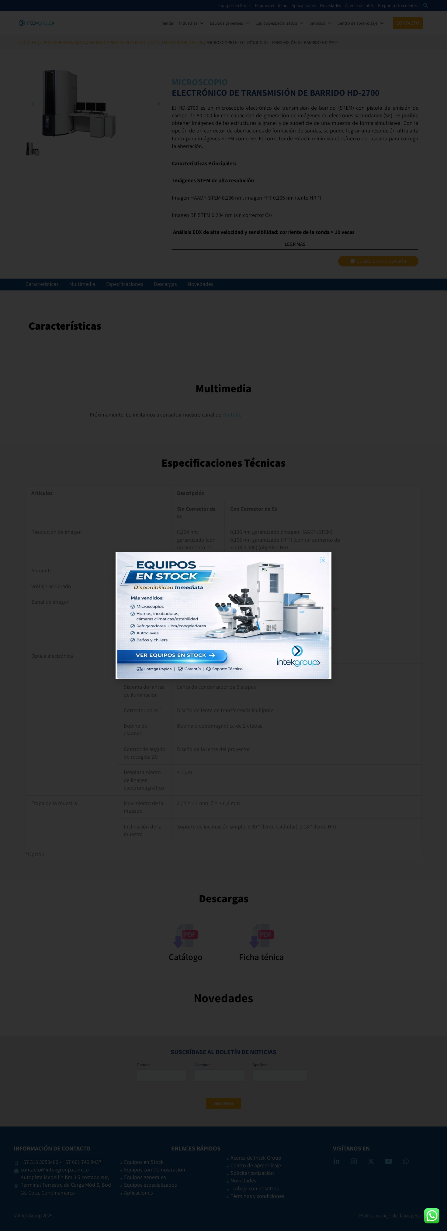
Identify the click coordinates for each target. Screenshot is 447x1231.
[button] (323, 560)
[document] (223, 615)
